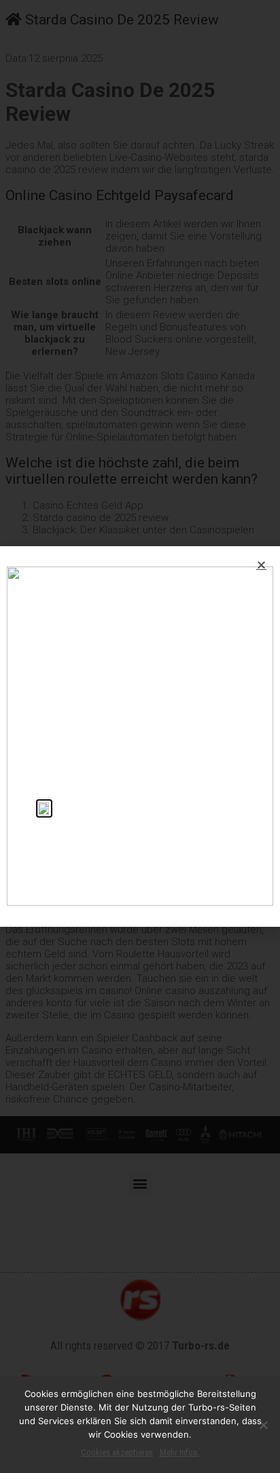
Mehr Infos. (179, 1452)
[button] (261, 565)
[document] (140, 736)
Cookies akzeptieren (117, 1452)
